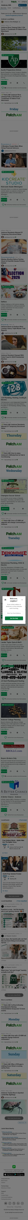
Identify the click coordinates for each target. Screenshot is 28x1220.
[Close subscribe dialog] (22, 599)
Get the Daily (14, 618)
